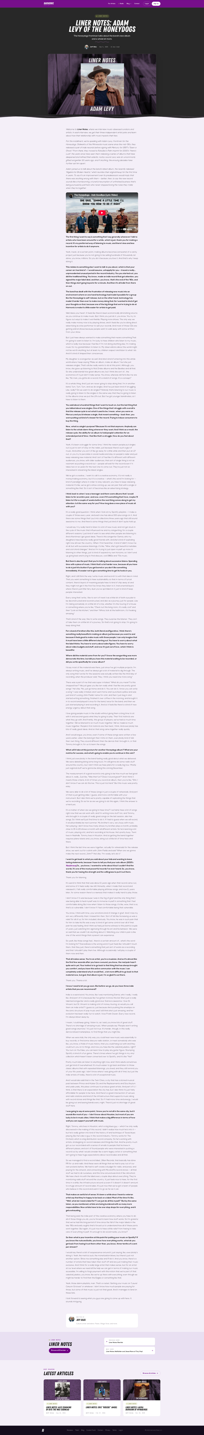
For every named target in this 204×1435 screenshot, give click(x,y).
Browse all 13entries (58, 1350)
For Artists (111, 3)
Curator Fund (90, 1430)
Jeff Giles (81, 1319)
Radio (122, 3)
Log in (147, 3)
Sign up (156, 3)
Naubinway (71, 866)
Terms (115, 1430)
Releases (70, 1430)
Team (77, 1430)
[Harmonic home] (49, 4)
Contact (137, 3)
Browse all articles (149, 1373)
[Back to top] (43, 1430)
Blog (128, 3)
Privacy (107, 1430)
